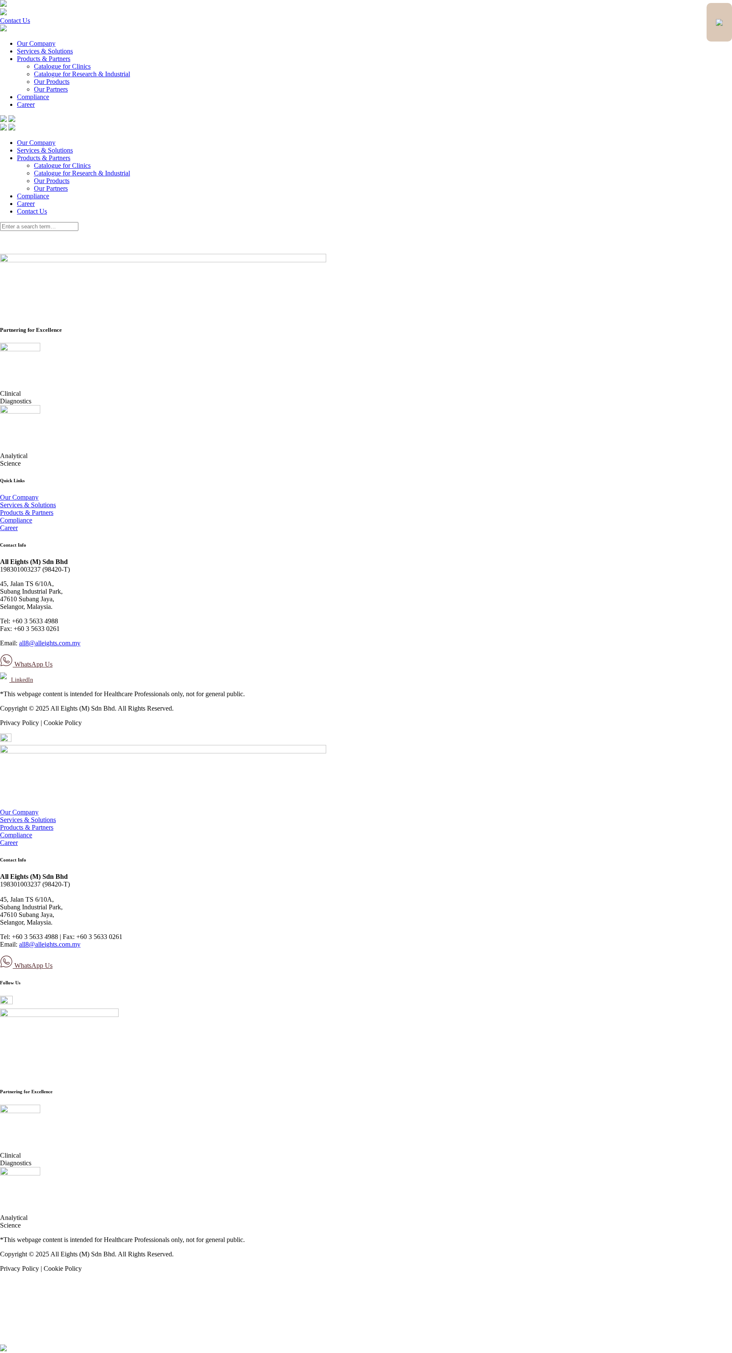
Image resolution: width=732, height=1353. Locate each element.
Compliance (33, 96)
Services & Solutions (45, 51)
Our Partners (51, 89)
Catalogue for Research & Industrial (82, 74)
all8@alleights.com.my (49, 643)
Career (26, 104)
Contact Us (15, 20)
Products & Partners (43, 58)
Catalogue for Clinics (62, 66)
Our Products (51, 81)
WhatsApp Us (33, 664)
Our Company (36, 43)
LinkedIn (21, 680)
